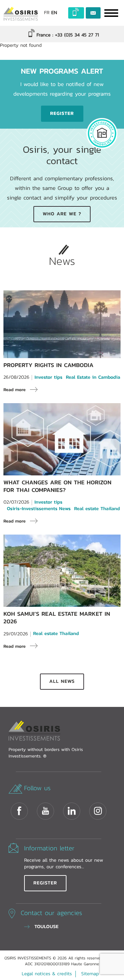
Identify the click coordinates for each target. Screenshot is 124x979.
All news (62, 681)
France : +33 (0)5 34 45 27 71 (67, 35)
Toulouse (46, 926)
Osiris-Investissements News (39, 509)
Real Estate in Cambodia (93, 377)
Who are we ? (62, 214)
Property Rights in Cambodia (48, 365)
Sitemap (90, 973)
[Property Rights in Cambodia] (62, 354)
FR (47, 13)
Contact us (93, 13)
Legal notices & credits (47, 973)
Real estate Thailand (97, 509)
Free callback (76, 13)
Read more (14, 389)
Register (62, 113)
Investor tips (48, 377)
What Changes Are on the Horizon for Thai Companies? (57, 486)
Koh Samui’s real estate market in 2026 (56, 618)
